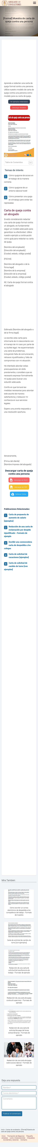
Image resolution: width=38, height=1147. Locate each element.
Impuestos (31, 1138)
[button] (19, 102)
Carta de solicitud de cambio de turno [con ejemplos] (16, 566)
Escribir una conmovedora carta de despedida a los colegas (18, 545)
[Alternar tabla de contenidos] (29, 162)
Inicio (3, 1136)
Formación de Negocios (15, 1136)
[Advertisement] (19, 62)
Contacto (24, 1140)
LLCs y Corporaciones (17, 1138)
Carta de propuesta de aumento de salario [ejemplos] (16, 517)
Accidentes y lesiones (11, 1140)
